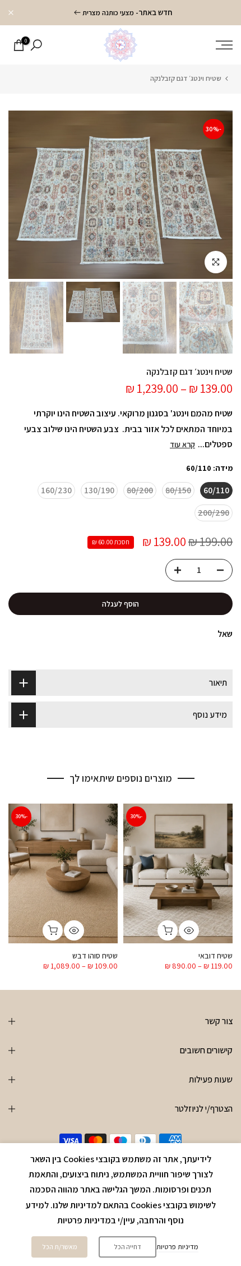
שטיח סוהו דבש (95, 956)
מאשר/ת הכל (59, 1246)
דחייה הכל (127, 1246)
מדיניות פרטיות (177, 1246)
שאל (225, 634)
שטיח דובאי (215, 956)
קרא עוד (182, 444)
